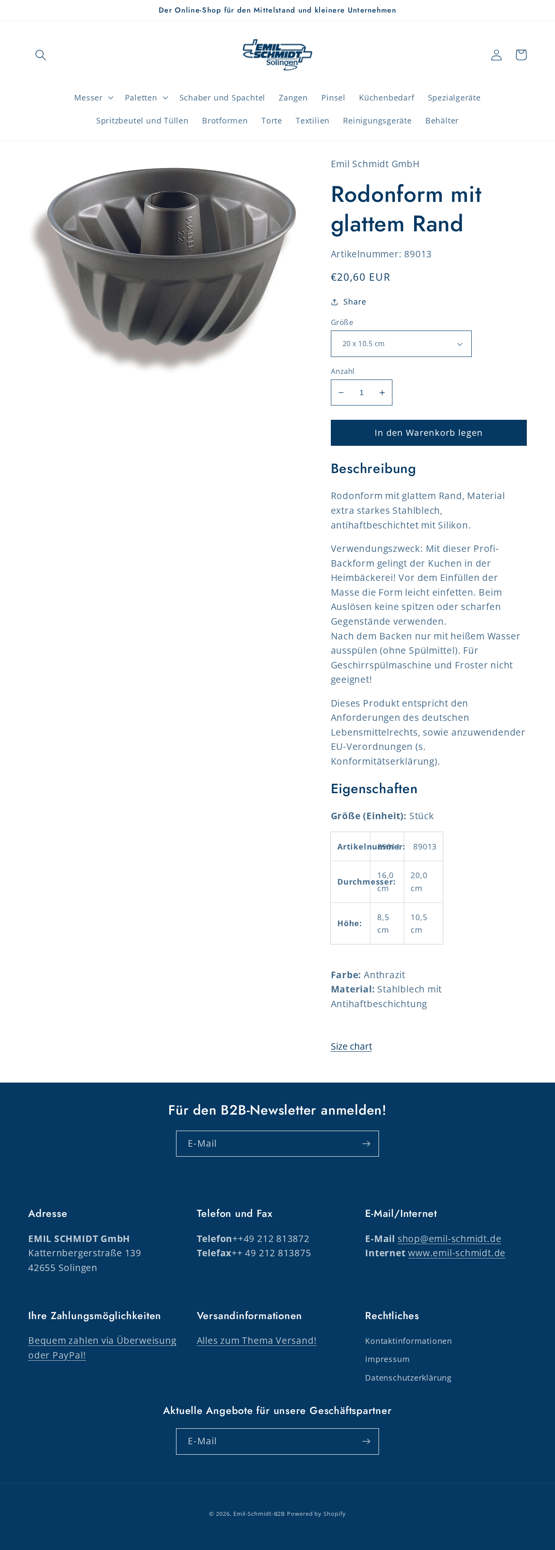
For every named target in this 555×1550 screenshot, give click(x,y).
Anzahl (343, 371)
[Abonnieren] (366, 1144)
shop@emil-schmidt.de (450, 1238)
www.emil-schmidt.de (457, 1253)
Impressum (387, 1359)
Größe (342, 322)
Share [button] (354, 301)
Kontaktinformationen (408, 1341)
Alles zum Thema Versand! (257, 1340)
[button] (40, 54)
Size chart (351, 1046)
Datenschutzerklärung (408, 1377)
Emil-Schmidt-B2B (259, 1514)
